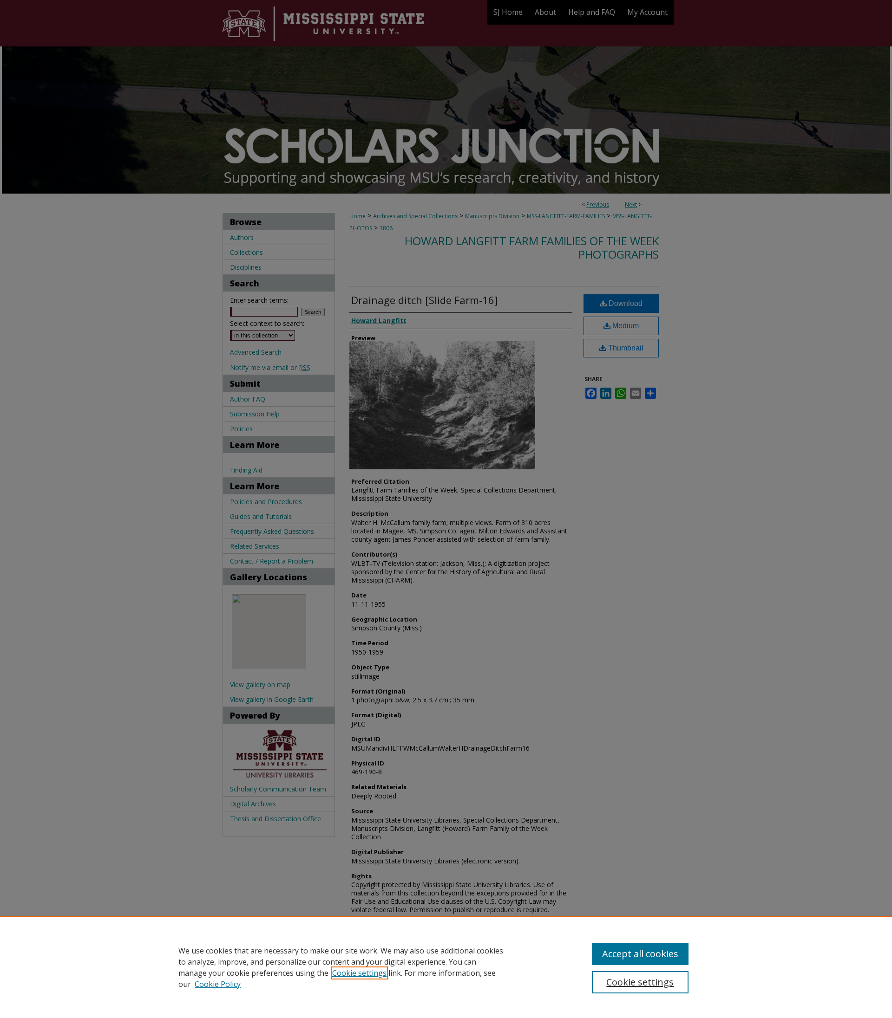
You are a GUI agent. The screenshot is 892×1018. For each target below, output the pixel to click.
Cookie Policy (218, 984)
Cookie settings (359, 973)
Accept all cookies (640, 953)
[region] (446, 967)
